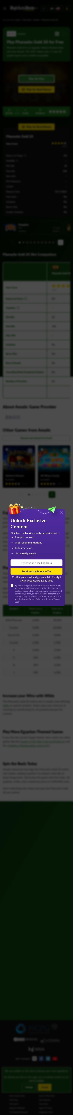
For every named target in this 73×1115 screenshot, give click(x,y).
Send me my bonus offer (36, 571)
